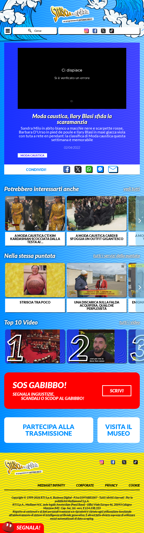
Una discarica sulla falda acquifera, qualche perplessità (96, 305)
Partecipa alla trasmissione (48, 430)
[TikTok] (111, 30)
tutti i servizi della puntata (116, 256)
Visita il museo (118, 430)
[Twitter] (103, 30)
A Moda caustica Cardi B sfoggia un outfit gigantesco (96, 237)
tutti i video (129, 322)
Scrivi (117, 390)
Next (140, 221)
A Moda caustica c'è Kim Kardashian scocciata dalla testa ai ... (35, 239)
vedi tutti (131, 189)
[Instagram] (86, 30)
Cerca (37, 30)
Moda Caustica (32, 155)
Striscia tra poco (35, 302)
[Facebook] (95, 30)
